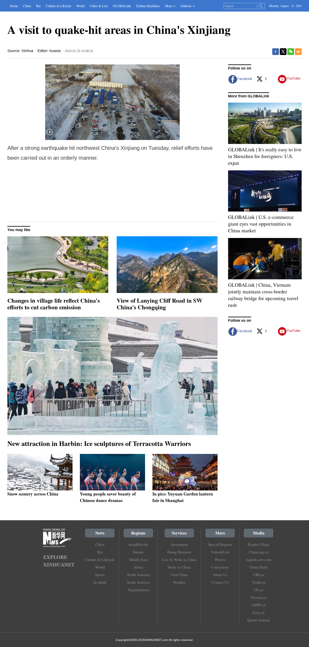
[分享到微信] (290, 51)
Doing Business (179, 551)
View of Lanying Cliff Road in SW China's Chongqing (159, 303)
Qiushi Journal (258, 619)
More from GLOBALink (248, 96)
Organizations (138, 589)
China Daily (258, 567)
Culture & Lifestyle (58, 6)
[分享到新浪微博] (298, 51)
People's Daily (258, 544)
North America (138, 574)
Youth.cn (258, 582)
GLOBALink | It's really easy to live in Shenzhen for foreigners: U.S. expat (264, 156)
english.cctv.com (258, 559)
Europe (138, 551)
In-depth (100, 582)
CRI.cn (258, 574)
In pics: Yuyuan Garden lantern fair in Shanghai (182, 496)
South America (138, 582)
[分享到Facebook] (275, 51)
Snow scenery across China (32, 493)
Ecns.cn (259, 612)
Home (14, 6)
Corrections (220, 567)
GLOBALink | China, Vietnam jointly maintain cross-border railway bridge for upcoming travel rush (263, 294)
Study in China (179, 567)
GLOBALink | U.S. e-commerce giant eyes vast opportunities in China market (261, 224)
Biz (38, 6)
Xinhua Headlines (148, 6)
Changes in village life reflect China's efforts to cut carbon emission (53, 303)
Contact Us (220, 582)
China (27, 6)
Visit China (179, 574)
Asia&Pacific (138, 544)
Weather (179, 582)
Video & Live (99, 6)
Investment (179, 544)
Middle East (138, 559)
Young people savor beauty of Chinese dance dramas (108, 496)
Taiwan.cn (259, 597)
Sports (100, 574)
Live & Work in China (179, 559)
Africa (138, 567)
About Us (220, 574)
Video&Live (220, 551)
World (80, 6)
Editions (186, 6)
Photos (220, 559)
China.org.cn (258, 551)
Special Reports (220, 544)
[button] (49, 134)
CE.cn (258, 589)
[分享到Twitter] (283, 51)
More (168, 6)
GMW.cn (258, 604)
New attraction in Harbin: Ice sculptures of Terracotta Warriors (99, 443)
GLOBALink (122, 6)
